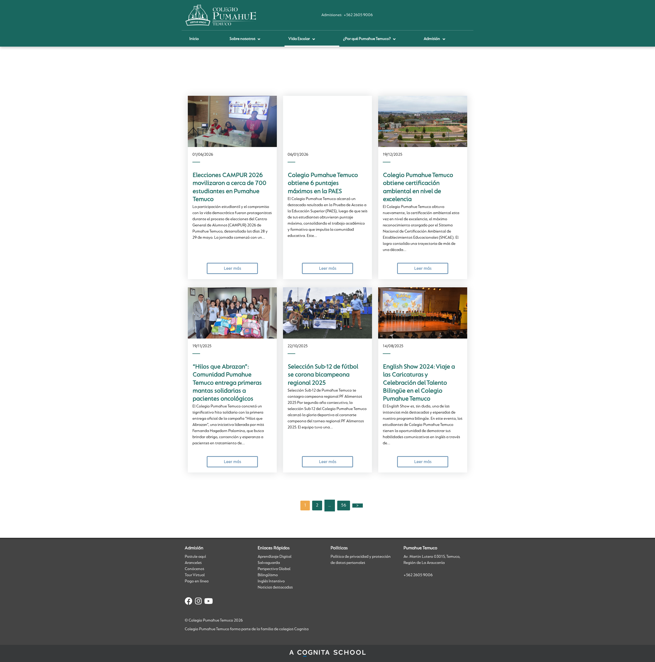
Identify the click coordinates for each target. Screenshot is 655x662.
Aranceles (193, 563)
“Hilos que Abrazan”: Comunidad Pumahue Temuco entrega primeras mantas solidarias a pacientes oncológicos (227, 383)
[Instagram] (198, 602)
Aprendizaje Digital (274, 557)
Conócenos (194, 569)
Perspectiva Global (274, 569)
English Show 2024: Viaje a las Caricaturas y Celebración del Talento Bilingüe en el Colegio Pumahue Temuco (419, 383)
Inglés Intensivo (271, 581)
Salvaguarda (269, 563)
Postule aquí (195, 557)
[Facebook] (188, 602)
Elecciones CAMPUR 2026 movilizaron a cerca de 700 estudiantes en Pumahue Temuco (229, 187)
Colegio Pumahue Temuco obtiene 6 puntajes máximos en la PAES (323, 183)
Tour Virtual (195, 575)
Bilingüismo (268, 575)
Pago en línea (197, 581)
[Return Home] (220, 15)
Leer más (232, 268)
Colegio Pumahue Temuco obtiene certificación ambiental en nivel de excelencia (418, 187)
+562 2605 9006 (358, 15)
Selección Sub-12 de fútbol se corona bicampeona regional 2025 (323, 375)
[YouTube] (208, 602)
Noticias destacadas (275, 587)
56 (343, 505)
